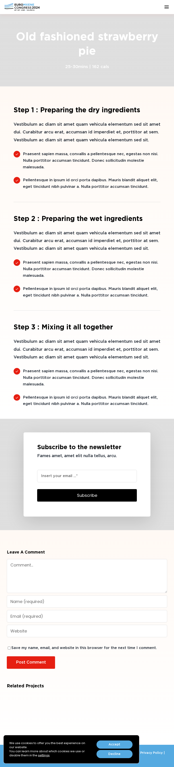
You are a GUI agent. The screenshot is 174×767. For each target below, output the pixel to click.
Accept (114, 744)
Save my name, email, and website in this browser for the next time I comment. (84, 648)
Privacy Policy (151, 753)
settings (44, 755)
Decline (114, 754)
